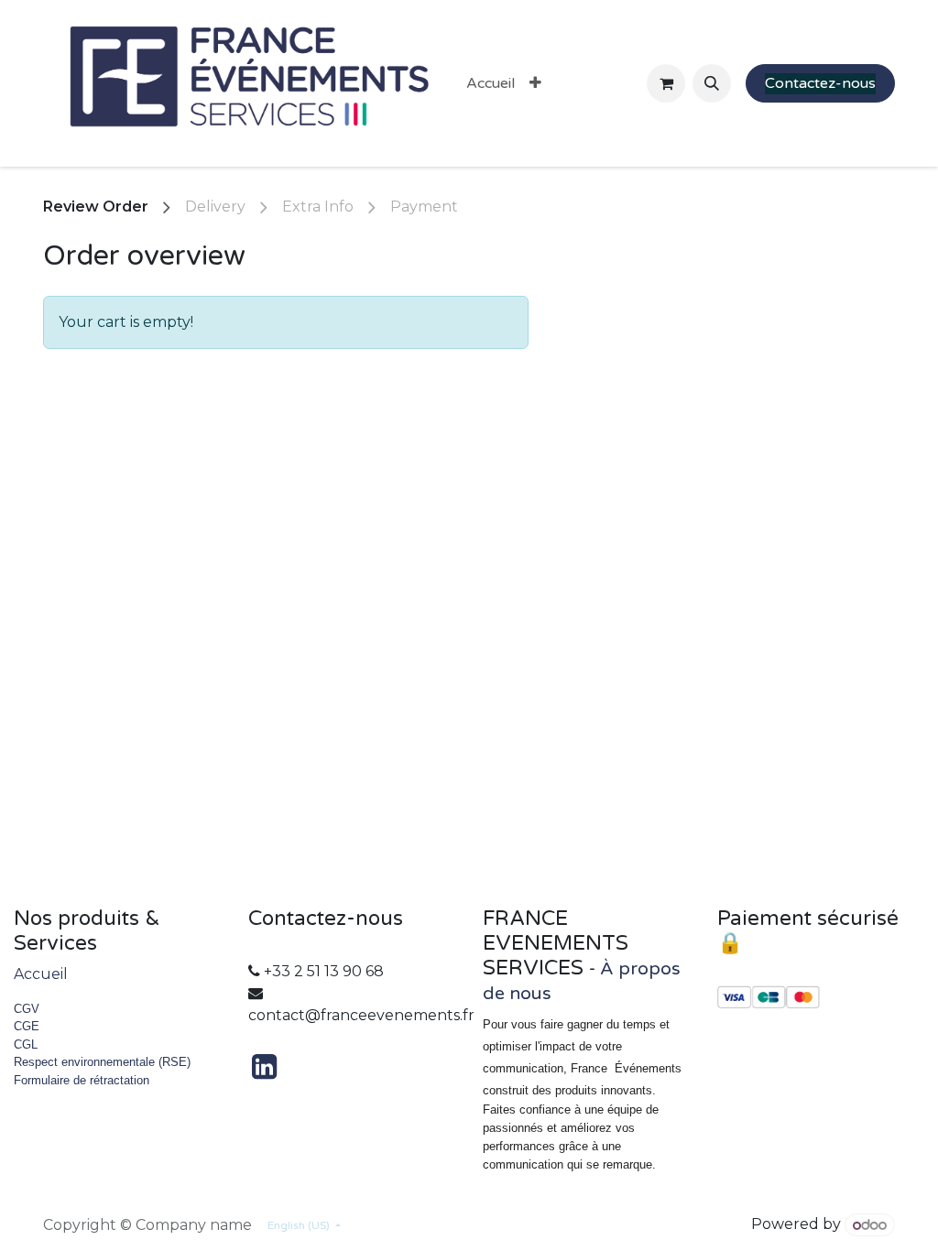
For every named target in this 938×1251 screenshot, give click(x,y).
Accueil (41, 974)
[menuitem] (490, 83)
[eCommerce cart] (666, 83)
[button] (712, 83)
